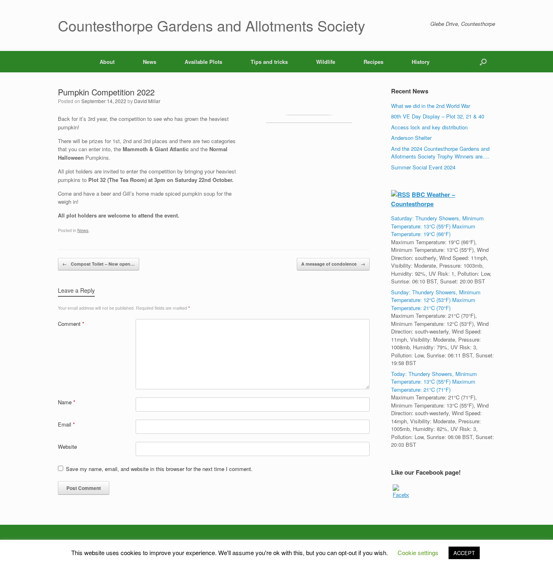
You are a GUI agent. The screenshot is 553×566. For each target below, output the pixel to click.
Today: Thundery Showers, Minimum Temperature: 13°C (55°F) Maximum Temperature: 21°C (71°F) (434, 381)
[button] (483, 61)
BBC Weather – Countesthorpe (423, 199)
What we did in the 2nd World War (430, 106)
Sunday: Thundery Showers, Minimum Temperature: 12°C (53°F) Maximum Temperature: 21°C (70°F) (436, 300)
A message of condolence (333, 264)
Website (67, 446)
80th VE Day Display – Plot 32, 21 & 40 (437, 116)
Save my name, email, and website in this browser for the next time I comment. (159, 469)
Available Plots (203, 61)
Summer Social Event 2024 (423, 167)
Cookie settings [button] (418, 552)
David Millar (147, 100)
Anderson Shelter (411, 138)
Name (66, 402)
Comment (71, 323)
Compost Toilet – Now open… (98, 264)
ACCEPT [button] (464, 553)
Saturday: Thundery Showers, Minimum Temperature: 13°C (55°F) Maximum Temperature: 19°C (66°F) (437, 226)
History (421, 61)
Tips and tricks (269, 61)
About (107, 61)
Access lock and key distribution (429, 127)
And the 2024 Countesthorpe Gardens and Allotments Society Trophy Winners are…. (440, 153)
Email (66, 424)
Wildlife (325, 61)
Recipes (373, 61)
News (149, 61)
